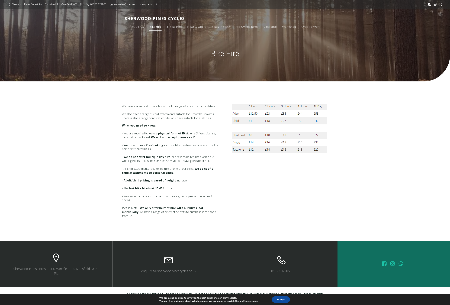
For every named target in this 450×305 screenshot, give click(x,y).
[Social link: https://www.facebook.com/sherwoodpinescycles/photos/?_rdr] (385, 264)
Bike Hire (155, 27)
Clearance (270, 27)
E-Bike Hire (174, 27)
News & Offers (196, 27)
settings (252, 301)
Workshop (289, 27)
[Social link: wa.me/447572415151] (402, 264)
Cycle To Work (310, 27)
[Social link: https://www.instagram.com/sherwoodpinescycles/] (434, 4)
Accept (281, 299)
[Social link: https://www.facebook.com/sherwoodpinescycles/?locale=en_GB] (429, 4)
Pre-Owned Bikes (247, 27)
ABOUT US (137, 27)
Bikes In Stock (221, 27)
